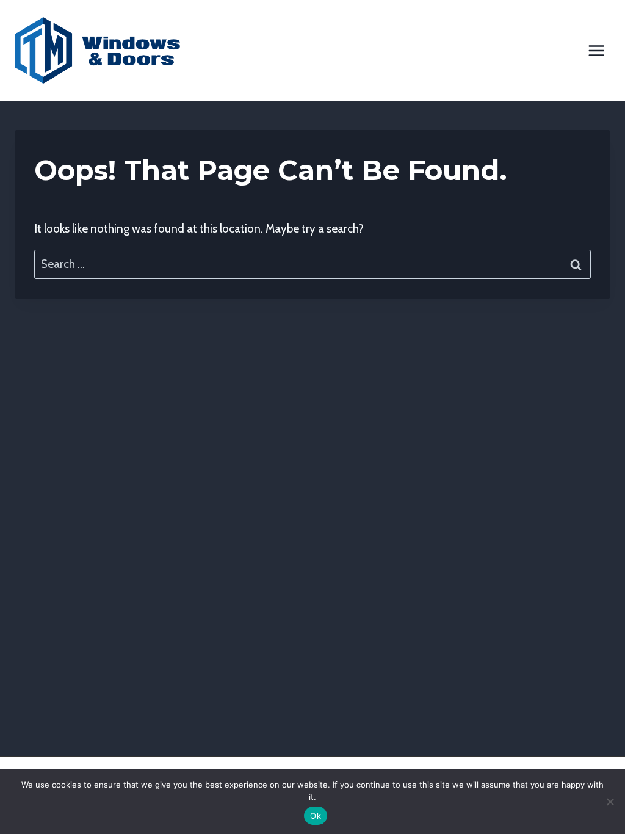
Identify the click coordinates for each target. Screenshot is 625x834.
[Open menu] (596, 50)
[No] (610, 802)
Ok (315, 816)
